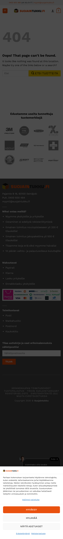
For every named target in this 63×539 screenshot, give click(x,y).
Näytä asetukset (31, 526)
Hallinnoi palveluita (30, 500)
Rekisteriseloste (38, 533)
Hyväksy (31, 509)
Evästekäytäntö (23, 533)
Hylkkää (31, 518)
